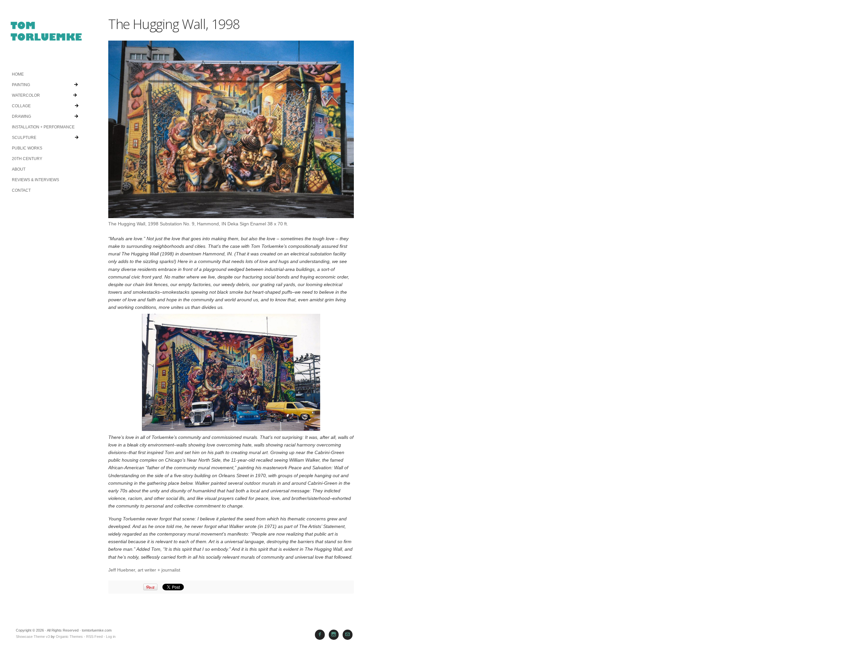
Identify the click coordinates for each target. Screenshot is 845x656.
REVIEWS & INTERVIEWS (35, 180)
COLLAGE (21, 106)
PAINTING (21, 84)
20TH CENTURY (27, 158)
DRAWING (21, 116)
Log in (111, 637)
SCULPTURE (24, 137)
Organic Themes (69, 637)
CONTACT (21, 190)
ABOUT (18, 169)
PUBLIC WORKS (27, 148)
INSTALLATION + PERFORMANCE (43, 127)
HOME (18, 74)
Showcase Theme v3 (33, 637)
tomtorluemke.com (46, 34)
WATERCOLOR (26, 95)
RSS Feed (94, 637)
